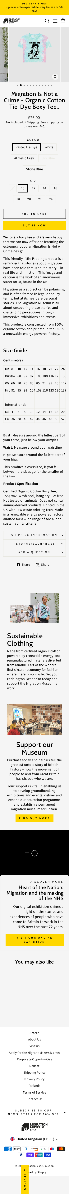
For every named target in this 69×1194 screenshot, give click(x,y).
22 (40, 199)
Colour (34, 140)
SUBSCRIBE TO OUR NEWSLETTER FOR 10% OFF (33, 1112)
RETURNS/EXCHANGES (34, 544)
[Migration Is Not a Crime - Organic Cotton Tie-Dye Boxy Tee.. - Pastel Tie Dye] (6, 1014)
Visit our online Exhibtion (34, 940)
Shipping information (34, 535)
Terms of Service (34, 1092)
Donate (34, 1066)
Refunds (34, 1085)
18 (18, 199)
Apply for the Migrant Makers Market (34, 1053)
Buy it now (34, 226)
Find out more (34, 818)
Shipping (33, 122)
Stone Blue (34, 169)
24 (51, 199)
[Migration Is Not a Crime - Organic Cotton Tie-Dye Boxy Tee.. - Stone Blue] (23, 1014)
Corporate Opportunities (34, 1059)
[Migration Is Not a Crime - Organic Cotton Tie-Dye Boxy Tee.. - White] (10, 1014)
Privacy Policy (34, 1079)
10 (23, 188)
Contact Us (35, 1099)
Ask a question (34, 552)
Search (34, 1033)
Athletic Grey (24, 158)
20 (29, 199)
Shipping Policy (35, 1072)
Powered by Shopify (34, 1172)
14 (44, 188)
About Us (34, 1039)
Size (34, 181)
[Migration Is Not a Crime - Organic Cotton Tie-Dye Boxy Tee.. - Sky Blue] (19, 1014)
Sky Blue (48, 158)
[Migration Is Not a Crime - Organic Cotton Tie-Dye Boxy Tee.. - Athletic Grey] (15, 1014)
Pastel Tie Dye (26, 147)
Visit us (35, 1046)
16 (55, 188)
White (49, 147)
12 (33, 188)
